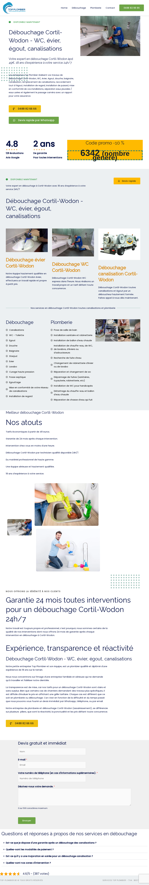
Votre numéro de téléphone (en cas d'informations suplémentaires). (58, 773)
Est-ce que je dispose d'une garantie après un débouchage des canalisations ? (51, 842)
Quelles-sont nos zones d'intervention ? (28, 862)
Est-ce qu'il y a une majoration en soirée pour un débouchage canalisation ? (49, 856)
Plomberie (95, 7)
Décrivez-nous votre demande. (36, 786)
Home (64, 7)
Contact (110, 7)
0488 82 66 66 (132, 7)
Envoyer (26, 820)
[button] (74, 842)
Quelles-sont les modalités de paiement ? (30, 849)
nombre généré (111, 155)
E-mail (22, 759)
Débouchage (79, 7)
